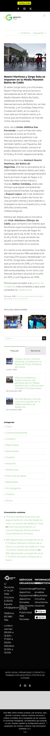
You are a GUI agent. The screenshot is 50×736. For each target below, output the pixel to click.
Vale (25, 732)
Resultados (8, 299)
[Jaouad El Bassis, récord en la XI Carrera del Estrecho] (37, 316)
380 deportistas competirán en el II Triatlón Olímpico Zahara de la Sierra (24, 556)
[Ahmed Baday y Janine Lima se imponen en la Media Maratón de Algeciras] (9, 399)
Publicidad (25, 612)
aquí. (29, 729)
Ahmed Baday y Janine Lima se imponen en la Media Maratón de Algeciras (28, 403)
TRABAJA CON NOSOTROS (18, 675)
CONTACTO (38, 672)
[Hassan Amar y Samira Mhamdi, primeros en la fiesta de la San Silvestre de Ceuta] (13, 316)
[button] (6, 322)
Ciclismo (10, 439)
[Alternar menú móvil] (44, 15)
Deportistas (12, 445)
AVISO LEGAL (11, 672)
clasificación (25, 290)
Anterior (25, 33)
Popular (14, 351)
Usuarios (39, 605)
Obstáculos (12, 469)
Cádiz (9, 426)
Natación (11, 463)
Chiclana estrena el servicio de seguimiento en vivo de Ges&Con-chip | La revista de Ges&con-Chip (24, 520)
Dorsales (24, 602)
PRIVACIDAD (25, 672)
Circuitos (40, 599)
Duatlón (10, 457)
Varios (9, 500)
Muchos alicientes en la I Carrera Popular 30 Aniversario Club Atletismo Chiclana (23, 530)
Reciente (35, 351)
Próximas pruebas (16, 476)
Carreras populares (25, 296)
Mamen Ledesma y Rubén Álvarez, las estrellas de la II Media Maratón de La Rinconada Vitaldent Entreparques (29, 383)
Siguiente (38, 33)
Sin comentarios (21, 299)
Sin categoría (13, 488)
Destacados (38, 296)
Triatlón (10, 494)
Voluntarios (41, 602)
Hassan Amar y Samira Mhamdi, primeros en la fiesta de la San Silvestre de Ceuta (28, 363)
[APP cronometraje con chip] (40, 611)
